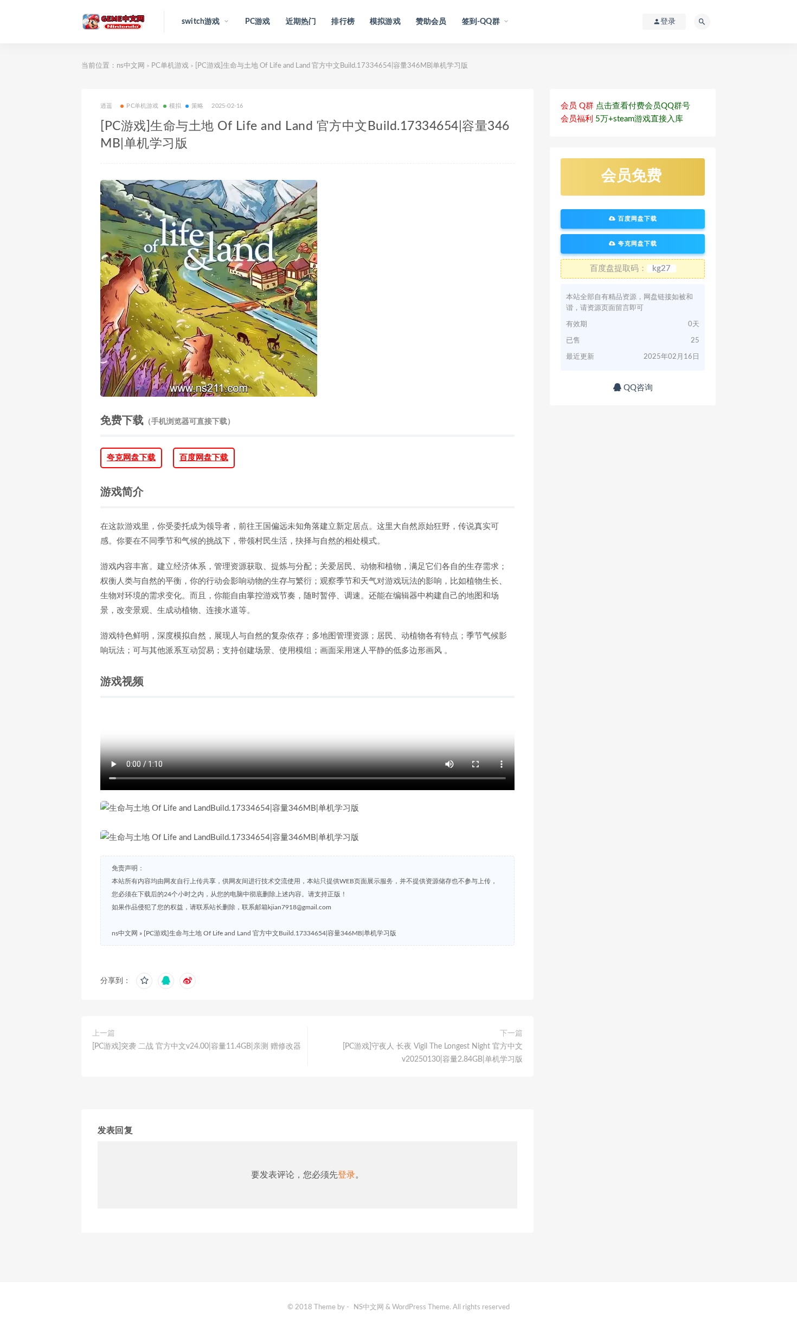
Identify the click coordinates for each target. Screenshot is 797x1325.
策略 (197, 106)
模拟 (175, 106)
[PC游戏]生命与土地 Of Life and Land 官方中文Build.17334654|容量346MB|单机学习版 (270, 933)
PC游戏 (258, 21)
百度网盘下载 (203, 458)
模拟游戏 (385, 21)
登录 (346, 1175)
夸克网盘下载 (131, 458)
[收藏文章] (144, 981)
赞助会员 (431, 21)
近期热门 (301, 21)
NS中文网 (368, 1307)
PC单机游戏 (170, 65)
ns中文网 (131, 65)
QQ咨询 (637, 388)
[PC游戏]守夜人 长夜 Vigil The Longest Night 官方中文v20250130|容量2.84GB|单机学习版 (433, 1053)
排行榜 (343, 21)
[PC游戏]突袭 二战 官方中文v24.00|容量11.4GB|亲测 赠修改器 (196, 1046)
